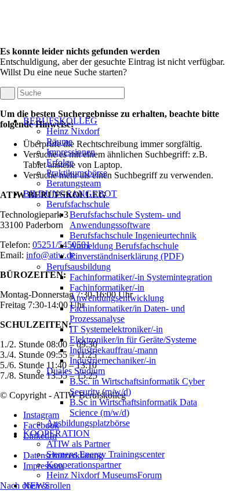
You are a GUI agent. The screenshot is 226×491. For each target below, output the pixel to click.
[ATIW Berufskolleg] (87, 101)
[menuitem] (124, 152)
